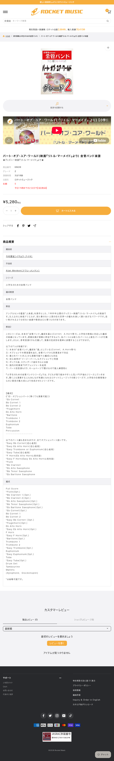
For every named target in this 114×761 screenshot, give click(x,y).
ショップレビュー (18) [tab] (84, 620)
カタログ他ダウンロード (83, 704)
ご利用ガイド (8, 683)
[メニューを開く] (5, 12)
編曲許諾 (77, 695)
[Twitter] (29, 225)
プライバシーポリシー (82, 685)
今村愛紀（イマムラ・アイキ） (19, 256)
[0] (109, 12)
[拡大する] (108, 48)
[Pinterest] (23, 225)
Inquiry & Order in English (86, 700)
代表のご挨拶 (8, 694)
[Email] (34, 225)
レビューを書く (57, 643)
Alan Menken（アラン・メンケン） (23, 271)
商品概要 (8, 241)
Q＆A (5, 686)
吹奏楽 (7, 21)
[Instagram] (57, 716)
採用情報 (77, 690)
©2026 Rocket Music (57, 750)
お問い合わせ (8, 690)
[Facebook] (17, 225)
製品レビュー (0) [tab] (30, 620)
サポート (7, 678)
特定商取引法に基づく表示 (84, 681)
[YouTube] (64, 716)
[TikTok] (70, 716)
